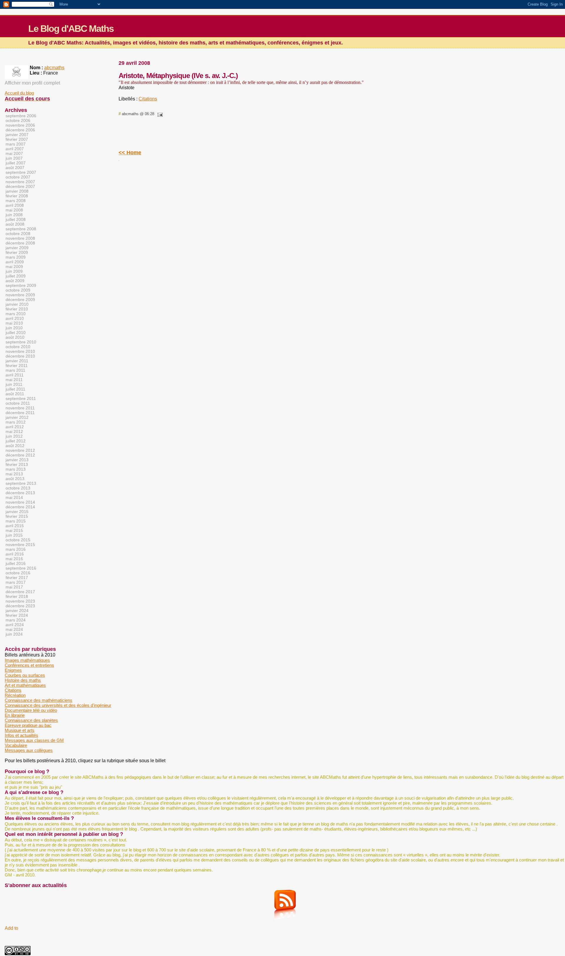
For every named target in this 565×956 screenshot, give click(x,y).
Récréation (15, 695)
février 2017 (17, 577)
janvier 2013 (17, 459)
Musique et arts (19, 730)
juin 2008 (14, 214)
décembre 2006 (20, 130)
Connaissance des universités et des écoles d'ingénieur (58, 705)
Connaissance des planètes (31, 720)
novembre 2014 (20, 502)
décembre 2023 (20, 605)
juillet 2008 (16, 219)
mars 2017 (16, 582)
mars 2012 (16, 422)
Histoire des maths (23, 680)
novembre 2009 (20, 294)
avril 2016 (15, 554)
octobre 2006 (18, 120)
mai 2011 (14, 379)
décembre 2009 (20, 299)
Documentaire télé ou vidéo (31, 710)
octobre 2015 (18, 539)
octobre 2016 (18, 572)
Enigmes (13, 670)
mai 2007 (14, 153)
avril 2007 (15, 148)
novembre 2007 (20, 181)
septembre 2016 (21, 568)
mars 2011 (15, 370)
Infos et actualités (21, 735)
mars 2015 (16, 521)
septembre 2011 (21, 398)
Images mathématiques (27, 660)
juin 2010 (14, 327)
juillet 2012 (16, 441)
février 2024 (17, 615)
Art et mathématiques (25, 685)
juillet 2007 (16, 163)
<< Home (130, 153)
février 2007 (17, 139)
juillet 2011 (15, 389)
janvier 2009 (17, 247)
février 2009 (17, 252)
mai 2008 (14, 210)
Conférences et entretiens (29, 665)
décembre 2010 (20, 356)
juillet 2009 (16, 276)
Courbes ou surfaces (25, 675)
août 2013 (15, 478)
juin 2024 (14, 634)
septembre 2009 (21, 285)
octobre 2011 (18, 403)
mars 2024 (16, 620)
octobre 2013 (18, 488)
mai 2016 (14, 558)
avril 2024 (15, 624)
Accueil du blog (19, 92)
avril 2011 (15, 375)
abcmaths (54, 67)
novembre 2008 (20, 238)
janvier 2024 (17, 610)
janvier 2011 (17, 360)
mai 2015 (14, 530)
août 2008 (15, 224)
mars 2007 (16, 144)
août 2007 (15, 167)
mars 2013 (16, 469)
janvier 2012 (17, 417)
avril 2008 (15, 205)
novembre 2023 (20, 601)
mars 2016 (16, 549)
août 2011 (15, 393)
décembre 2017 (20, 591)
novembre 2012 (20, 450)
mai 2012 (14, 431)
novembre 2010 (20, 351)
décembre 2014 (20, 507)
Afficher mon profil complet (32, 82)
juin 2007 (14, 158)
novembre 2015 (20, 544)
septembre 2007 (21, 172)
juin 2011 (14, 384)
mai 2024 (14, 629)
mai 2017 (14, 587)
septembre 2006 (21, 115)
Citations (148, 98)
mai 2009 (14, 266)
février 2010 (17, 309)
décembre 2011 (20, 412)
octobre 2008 (18, 233)
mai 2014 (14, 497)
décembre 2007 (20, 186)
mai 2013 (14, 474)
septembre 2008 (21, 228)
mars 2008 (16, 200)
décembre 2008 (20, 243)
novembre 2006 (20, 125)
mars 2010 (16, 313)
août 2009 (15, 280)
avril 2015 (15, 525)
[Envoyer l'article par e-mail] (158, 114)
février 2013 (17, 464)
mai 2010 (14, 323)
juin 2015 (14, 535)
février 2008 (17, 195)
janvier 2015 (17, 511)
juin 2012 (14, 436)
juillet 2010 (16, 332)
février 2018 (17, 596)
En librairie (15, 715)
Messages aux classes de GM (34, 740)
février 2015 (17, 516)
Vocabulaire (16, 745)
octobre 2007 (18, 177)
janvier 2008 (17, 191)
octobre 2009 (18, 290)
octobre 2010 (18, 346)
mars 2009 (16, 257)
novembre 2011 (20, 408)
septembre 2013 (21, 483)
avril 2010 (15, 318)
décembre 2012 (20, 455)
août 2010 (15, 337)
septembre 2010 (21, 342)
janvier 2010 (17, 304)
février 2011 (17, 365)
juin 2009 (14, 271)
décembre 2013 (20, 492)
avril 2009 (15, 261)
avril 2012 (15, 426)
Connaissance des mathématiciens (38, 700)
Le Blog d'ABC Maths (71, 28)
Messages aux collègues (29, 750)
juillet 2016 (16, 563)
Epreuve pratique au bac (28, 725)
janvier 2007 (17, 134)
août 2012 (15, 445)
